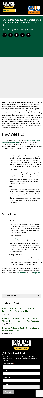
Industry (6, 384)
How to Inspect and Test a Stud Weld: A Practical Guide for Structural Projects (18, 311)
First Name (6, 371)
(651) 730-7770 (21, 273)
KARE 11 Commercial (9, 11)
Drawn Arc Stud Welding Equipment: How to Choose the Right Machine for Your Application (21, 321)
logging (15, 239)
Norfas (7, 30)
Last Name (6, 377)
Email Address (8, 364)
